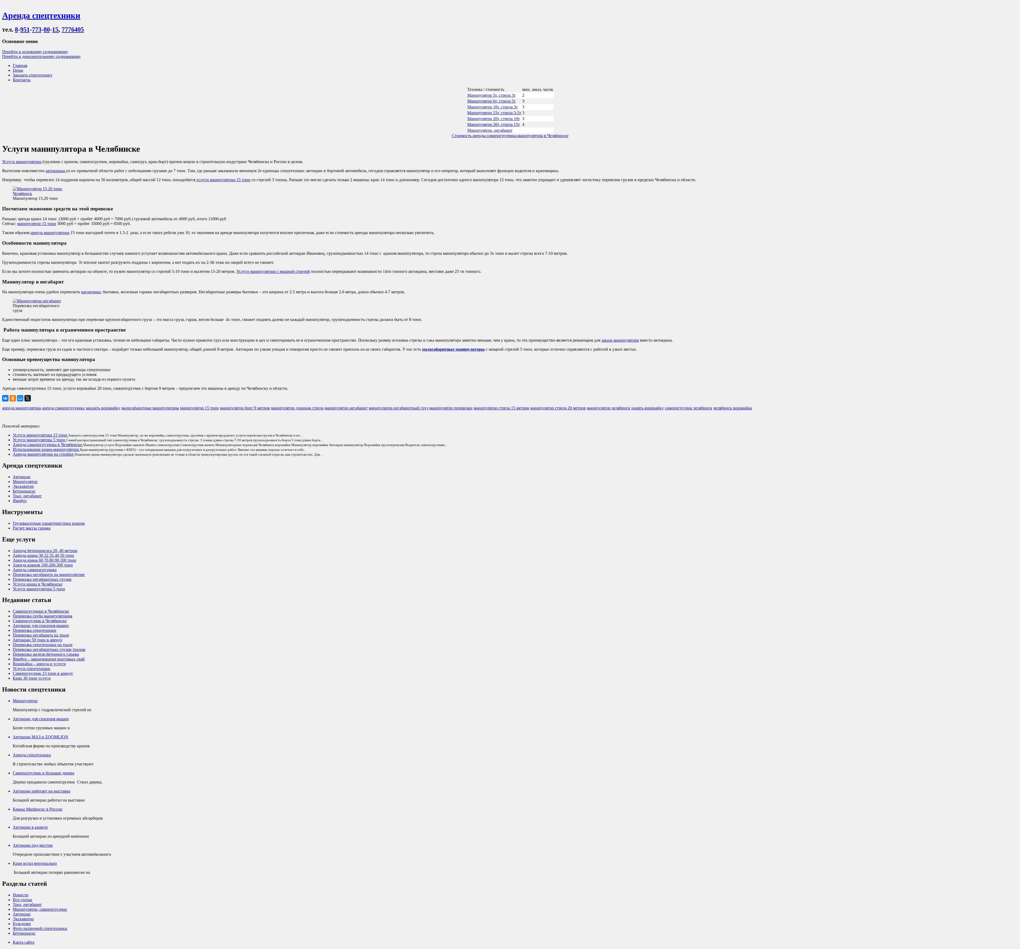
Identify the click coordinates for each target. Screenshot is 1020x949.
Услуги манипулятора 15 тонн (40, 435)
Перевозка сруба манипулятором (42, 616)
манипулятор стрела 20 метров (558, 408)
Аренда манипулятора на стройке (44, 454)
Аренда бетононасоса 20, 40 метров (45, 550)
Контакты (22, 80)
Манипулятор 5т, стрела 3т (491, 95)
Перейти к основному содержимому (35, 51)
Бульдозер (22, 923)
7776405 (73, 29)
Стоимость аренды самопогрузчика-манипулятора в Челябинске (510, 135)
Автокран (22, 476)
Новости (20, 895)
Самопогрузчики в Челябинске (41, 611)
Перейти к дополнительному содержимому (41, 56)
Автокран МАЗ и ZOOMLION (40, 737)
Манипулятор (25, 481)
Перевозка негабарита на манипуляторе (49, 574)
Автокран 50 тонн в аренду (37, 640)
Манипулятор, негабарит (489, 130)
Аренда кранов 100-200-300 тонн (43, 565)
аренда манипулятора (50, 232)
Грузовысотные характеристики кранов (49, 523)
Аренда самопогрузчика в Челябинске (48, 444)
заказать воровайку (103, 408)
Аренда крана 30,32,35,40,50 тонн (43, 555)
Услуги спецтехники (31, 668)
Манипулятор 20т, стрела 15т (493, 124)
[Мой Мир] (20, 398)
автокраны (56, 170)
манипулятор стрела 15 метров (501, 408)
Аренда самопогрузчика (35, 569)
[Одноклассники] (13, 398)
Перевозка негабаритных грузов (42, 579)
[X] (27, 398)
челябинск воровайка (732, 408)
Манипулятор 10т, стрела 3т (492, 107)
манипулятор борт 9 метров (245, 408)
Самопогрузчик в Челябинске (40, 620)
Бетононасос (24, 491)
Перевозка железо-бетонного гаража (46, 654)
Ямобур (20, 500)
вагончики (91, 292)
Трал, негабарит (27, 496)
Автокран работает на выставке (41, 791)
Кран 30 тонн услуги (32, 678)
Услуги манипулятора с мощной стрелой (273, 271)
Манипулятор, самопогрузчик (40, 909)
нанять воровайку (647, 408)
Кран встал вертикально (35, 863)
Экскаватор (23, 486)
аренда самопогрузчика (63, 408)
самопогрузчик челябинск (688, 408)
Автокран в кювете (30, 827)
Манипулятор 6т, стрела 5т (491, 101)
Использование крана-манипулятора (46, 449)
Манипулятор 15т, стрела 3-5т (494, 113)
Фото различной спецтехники (40, 928)
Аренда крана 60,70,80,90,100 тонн (44, 560)
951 (25, 29)
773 (36, 29)
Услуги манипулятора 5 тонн (39, 440)
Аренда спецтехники (32, 755)
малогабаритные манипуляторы (453, 349)
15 (55, 29)
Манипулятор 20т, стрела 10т (493, 118)
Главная (20, 65)
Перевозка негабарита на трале (41, 635)
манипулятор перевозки (451, 408)
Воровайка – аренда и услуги (39, 664)
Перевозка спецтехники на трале (43, 644)
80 (47, 29)
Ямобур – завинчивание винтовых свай (49, 659)
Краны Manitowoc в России (37, 809)
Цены (18, 70)
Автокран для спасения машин (41, 625)
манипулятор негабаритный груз (398, 408)
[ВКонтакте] (5, 398)
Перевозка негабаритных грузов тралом (49, 649)
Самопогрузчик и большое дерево (43, 773)
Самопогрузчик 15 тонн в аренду (43, 673)
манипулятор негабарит (346, 408)
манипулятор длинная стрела (297, 408)
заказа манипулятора (620, 340)
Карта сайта (23, 942)
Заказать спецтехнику (32, 75)
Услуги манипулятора (21, 161)
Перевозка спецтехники (34, 630)
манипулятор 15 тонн (36, 223)
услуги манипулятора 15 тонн (222, 179)
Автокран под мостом (33, 845)
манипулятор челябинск (608, 408)
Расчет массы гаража (31, 528)
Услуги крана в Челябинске (37, 584)
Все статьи (22, 899)
